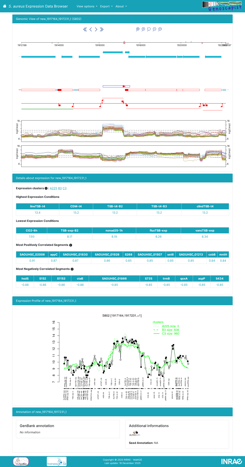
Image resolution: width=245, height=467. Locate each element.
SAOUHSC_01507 (150, 254)
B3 (60, 188)
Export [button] (105, 6)
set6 (170, 254)
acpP (201, 278)
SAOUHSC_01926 (107, 254)
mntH (223, 254)
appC (54, 254)
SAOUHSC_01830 (75, 254)
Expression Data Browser (38, 6)
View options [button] (86, 6)
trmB (166, 278)
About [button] (120, 6)
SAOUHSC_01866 (114, 278)
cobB (212, 254)
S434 (219, 278)
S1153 (61, 278)
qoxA (184, 278)
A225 (53, 188)
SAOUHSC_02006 (32, 254)
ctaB (80, 278)
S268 (128, 254)
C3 (65, 188)
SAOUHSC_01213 (191, 254)
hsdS (25, 278)
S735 (148, 278)
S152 (42, 278)
